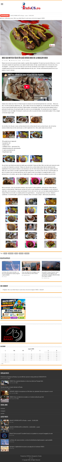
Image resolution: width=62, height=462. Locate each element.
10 (5, 356)
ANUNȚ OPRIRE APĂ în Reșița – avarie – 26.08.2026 (22, 15)
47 (17, 382)
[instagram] (32, 458)
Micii (16, 253)
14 (39, 356)
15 (48, 356)
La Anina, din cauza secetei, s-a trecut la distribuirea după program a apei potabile (11, 273)
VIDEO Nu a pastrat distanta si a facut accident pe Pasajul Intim (26, 381)
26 (23, 360)
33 (9, 388)
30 (18, 398)
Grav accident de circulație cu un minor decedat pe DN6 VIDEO (30, 272)
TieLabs (40, 456)
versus (27, 253)
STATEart (28, 456)
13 (31, 356)
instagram (3, 411)
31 (17, 393)
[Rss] (29, 458)
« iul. (2, 363)
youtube (2, 413)
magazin (11, 253)
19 (23, 358)
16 (56, 356)
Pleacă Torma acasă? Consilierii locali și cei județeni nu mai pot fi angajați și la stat (31, 433)
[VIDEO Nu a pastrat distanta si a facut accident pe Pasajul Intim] (5, 382)
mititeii (21, 253)
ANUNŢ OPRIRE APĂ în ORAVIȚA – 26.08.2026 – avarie (25, 427)
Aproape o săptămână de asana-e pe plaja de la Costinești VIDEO (27, 446)
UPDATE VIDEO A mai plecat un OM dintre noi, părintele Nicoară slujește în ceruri (31, 391)
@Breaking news (9, 18)
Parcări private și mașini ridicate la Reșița (11, 387)
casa (5, 253)
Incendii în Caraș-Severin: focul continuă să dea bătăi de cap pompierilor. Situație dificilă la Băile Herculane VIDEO (51, 274)
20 (31, 358)
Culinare (19, 60)
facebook (3, 408)
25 (14, 360)
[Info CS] (31, 6)
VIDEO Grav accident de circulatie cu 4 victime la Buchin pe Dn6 (27, 397)
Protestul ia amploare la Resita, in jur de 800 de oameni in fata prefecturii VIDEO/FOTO (23, 376)
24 (5, 360)
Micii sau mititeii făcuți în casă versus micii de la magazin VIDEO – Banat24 (26, 289)
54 (9, 378)
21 (39, 358)
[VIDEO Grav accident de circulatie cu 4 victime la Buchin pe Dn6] (5, 399)
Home (2, 18)
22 (48, 358)
